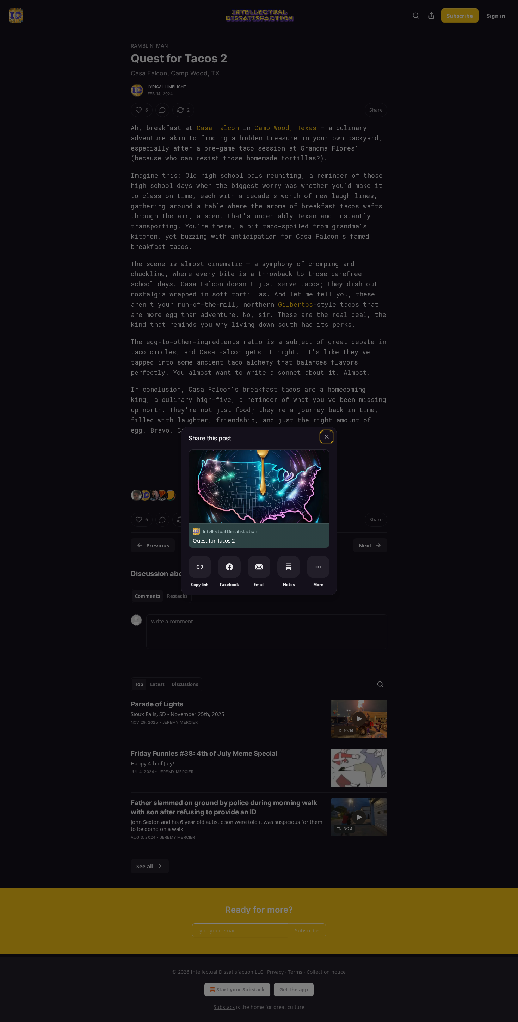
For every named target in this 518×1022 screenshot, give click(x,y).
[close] (326, 436)
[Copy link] (200, 567)
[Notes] (288, 567)
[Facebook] (229, 567)
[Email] (259, 567)
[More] (318, 567)
